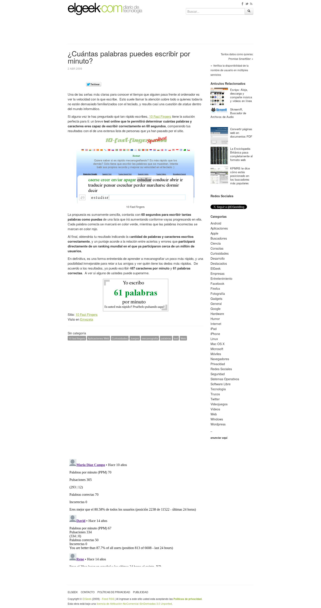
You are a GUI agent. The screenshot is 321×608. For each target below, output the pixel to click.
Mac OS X (217, 344)
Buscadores (219, 238)
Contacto (88, 592)
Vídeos (215, 409)
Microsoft (217, 349)
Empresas (217, 273)
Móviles (216, 354)
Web (183, 338)
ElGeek (216, 268)
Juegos (134, 338)
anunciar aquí (219, 438)
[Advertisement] (160, 31)
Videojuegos (219, 404)
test (176, 338)
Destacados (219, 263)
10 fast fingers (77, 338)
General (216, 303)
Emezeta (86, 319)
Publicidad (140, 592)
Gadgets (216, 298)
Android (216, 223)
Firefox (215, 288)
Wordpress (218, 424)
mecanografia (150, 338)
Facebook (217, 283)
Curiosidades (120, 338)
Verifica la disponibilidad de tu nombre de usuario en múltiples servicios (230, 70)
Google (216, 308)
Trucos (215, 394)
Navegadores (220, 359)
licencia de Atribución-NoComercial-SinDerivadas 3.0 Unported (134, 603)
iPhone (215, 334)
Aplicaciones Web (98, 338)
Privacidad (218, 364)
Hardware (217, 313)
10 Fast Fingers (160, 116)
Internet (216, 323)
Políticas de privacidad (113, 592)
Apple (214, 233)
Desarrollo (218, 258)
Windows (217, 419)
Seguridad (218, 374)
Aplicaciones (219, 228)
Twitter (215, 399)
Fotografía (218, 293)
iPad (214, 328)
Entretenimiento (221, 278)
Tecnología (218, 389)
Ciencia (216, 243)
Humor (215, 318)
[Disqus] (135, 399)
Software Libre (221, 384)
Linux (214, 339)
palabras (166, 338)
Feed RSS (108, 599)
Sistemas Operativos (225, 379)
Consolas (217, 248)
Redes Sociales (221, 369)
